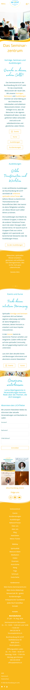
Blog (15, 532)
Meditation (15, 555)
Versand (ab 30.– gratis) (15, 593)
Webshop (15, 544)
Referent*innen (15, 523)
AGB (2, 673)
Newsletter (15, 535)
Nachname (4, 430)
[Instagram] (11, 497)
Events (15, 513)
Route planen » (15, 645)
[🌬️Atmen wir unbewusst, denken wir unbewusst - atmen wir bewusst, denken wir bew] (22, 478)
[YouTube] (7, 686)
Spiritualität (15, 548)
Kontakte (15, 611)
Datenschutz (5, 679)
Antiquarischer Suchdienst (15, 600)
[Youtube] (19, 497)
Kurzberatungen (15, 516)
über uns (15, 529)
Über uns (15, 526)
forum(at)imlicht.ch (15, 633)
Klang (15, 568)
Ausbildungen (15, 519)
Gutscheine (15, 577)
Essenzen (15, 561)
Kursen (10, 334)
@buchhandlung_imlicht (15, 488)
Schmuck (15, 574)
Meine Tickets (15, 539)
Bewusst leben (15, 552)
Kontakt (15, 606)
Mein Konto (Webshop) (15, 590)
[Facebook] (15, 497)
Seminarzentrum (15, 509)
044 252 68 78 (15, 630)
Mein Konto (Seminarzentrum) (15, 587)
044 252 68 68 (15, 660)
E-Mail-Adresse (5, 438)
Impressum (4, 676)
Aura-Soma (15, 564)
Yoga (15, 571)
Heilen (15, 558)
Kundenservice (15, 583)
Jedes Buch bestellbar (15, 603)
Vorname (4, 422)
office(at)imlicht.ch (15, 663)
